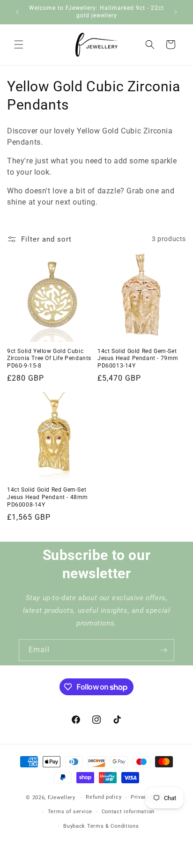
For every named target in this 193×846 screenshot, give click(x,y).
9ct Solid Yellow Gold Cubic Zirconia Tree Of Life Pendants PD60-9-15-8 (49, 358)
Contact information (128, 812)
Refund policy (103, 797)
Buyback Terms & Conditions (101, 826)
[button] (18, 44)
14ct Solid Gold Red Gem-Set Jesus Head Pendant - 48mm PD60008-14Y (47, 497)
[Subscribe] (163, 650)
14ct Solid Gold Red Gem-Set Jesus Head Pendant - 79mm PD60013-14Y (137, 358)
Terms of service (70, 812)
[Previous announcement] (17, 12)
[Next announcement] (175, 12)
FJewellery (61, 798)
